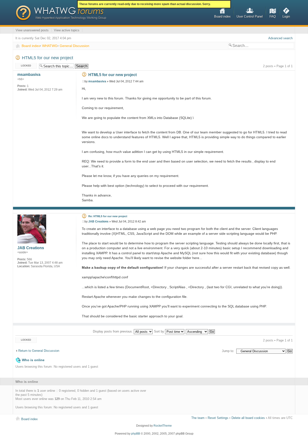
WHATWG (50, 46)
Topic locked (24, 65)
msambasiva (97, 81)
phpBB (135, 433)
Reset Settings (218, 418)
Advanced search (280, 38)
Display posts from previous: (113, 331)
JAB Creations (98, 221)
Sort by (159, 331)
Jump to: (228, 351)
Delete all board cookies (248, 418)
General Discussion (74, 46)
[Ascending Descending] (200, 331)
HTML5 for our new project (47, 57)
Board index (222, 16)
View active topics (66, 30)
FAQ (273, 16)
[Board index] (60, 13)
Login (286, 16)
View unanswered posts (32, 30)
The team (198, 418)
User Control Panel (250, 16)
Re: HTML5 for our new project (107, 216)
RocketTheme (163, 425)
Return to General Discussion (38, 350)
